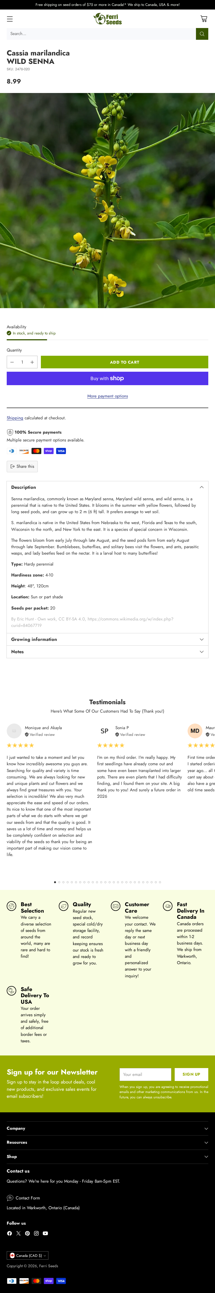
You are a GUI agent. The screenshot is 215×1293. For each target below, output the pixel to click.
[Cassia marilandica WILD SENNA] (107, 200)
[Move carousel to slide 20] (135, 882)
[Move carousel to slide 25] (156, 882)
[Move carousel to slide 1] (55, 882)
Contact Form (28, 1198)
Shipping (15, 418)
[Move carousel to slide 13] (105, 882)
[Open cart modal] (203, 18)
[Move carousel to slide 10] (93, 882)
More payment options (107, 396)
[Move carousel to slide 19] (131, 882)
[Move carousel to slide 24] (152, 882)
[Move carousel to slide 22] (143, 882)
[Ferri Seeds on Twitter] (18, 1234)
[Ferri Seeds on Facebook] (9, 1234)
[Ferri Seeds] (107, 19)
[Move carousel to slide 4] (68, 882)
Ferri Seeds (48, 1266)
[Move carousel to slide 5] (72, 882)
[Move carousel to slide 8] (84, 882)
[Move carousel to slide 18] (126, 882)
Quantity (14, 350)
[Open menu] (9, 18)
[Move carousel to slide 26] (160, 882)
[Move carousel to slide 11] (97, 882)
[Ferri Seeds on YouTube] (45, 1234)
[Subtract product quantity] (12, 362)
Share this (25, 466)
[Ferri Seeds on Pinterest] (27, 1234)
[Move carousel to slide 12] (101, 882)
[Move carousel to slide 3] (63, 882)
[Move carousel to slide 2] (59, 882)
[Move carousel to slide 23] (147, 882)
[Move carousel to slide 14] (110, 882)
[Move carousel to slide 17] (122, 882)
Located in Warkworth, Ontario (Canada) (43, 1208)
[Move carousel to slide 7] (80, 882)
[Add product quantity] (32, 362)
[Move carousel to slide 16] (118, 882)
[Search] (202, 34)
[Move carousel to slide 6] (76, 882)
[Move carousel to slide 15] (114, 882)
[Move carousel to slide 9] (89, 882)
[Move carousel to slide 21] (139, 882)
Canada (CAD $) (29, 1255)
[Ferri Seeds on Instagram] (36, 1234)
